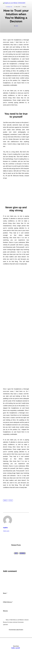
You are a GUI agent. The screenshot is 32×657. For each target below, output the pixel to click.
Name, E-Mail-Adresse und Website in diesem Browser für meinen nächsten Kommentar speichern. (16, 622)
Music (5, 500)
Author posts (6, 531)
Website (5, 611)
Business (22, 553)
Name (5, 593)
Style (10, 500)
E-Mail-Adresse (8, 602)
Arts (16, 553)
